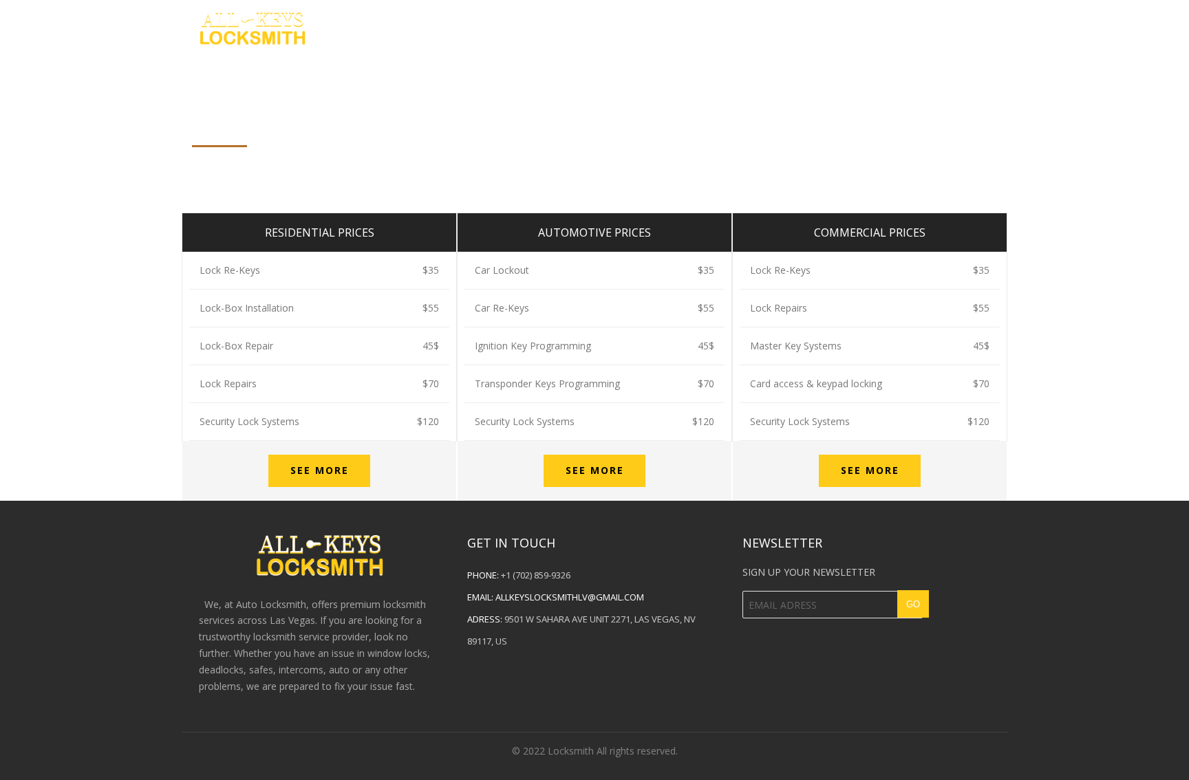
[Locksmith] (252, 26)
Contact (905, 26)
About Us (822, 26)
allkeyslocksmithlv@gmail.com (569, 597)
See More (319, 470)
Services (985, 26)
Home (748, 26)
